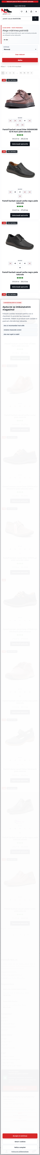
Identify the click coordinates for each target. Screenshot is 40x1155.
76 (24, 73)
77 (28, 73)
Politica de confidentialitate (20, 1152)
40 (15, 192)
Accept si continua (20, 1136)
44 (20, 267)
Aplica (20, 60)
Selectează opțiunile (20, 144)
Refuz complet (20, 1147)
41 (25, 120)
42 (25, 263)
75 (21, 73)
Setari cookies (20, 1142)
